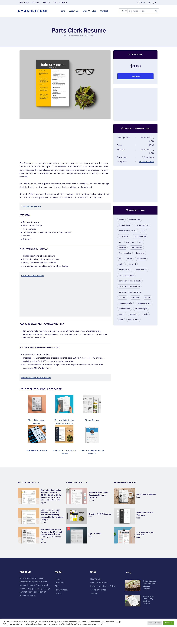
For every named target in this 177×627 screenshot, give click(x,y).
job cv (129, 259)
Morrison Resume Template (144, 514)
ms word (132, 264)
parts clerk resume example (130, 281)
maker (121, 264)
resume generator (144, 303)
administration (124, 225)
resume (147, 297)
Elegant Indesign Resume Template (92, 452)
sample (122, 314)
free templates (125, 253)
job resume (141, 259)
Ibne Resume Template (36, 450)
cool (143, 231)
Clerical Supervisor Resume (36, 422)
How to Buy (96, 579)
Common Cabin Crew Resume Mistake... (149, 583)
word (121, 320)
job (120, 259)
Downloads (73, 36)
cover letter (123, 236)
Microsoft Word (146, 161)
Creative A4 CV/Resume (99, 514)
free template (136, 247)
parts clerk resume (126, 275)
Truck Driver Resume (31, 206)
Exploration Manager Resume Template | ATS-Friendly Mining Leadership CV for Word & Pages (52, 515)
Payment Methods (98, 582)
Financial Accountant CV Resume (64, 452)
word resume (133, 320)
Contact (58, 593)
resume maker (124, 309)
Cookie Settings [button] (155, 623)
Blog (57, 586)
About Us (59, 582)
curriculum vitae (140, 236)
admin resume (134, 220)
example (122, 247)
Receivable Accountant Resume (36, 377)
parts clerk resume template (130, 292)
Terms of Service (98, 590)
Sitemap (94, 593)
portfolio (122, 297)
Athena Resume (92, 420)
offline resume (124, 270)
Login (153, 2)
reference (135, 297)
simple (145, 314)
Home (65, 36)
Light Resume (94, 533)
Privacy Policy (61, 590)
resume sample (141, 309)
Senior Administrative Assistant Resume (64, 422)
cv (120, 242)
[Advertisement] (65, 144)
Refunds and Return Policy (102, 586)
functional (140, 253)
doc (140, 242)
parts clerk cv (141, 270)
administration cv (142, 225)
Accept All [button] (169, 623)
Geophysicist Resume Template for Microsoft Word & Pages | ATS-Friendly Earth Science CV (51, 534)
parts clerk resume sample (129, 286)
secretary (133, 314)
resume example (125, 303)
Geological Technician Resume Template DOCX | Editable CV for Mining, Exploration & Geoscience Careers (51, 495)
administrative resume (127, 231)
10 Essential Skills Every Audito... (148, 598)
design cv (130, 242)
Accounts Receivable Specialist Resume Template (98, 495)
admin (121, 220)
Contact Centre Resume (32, 275)
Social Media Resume (146, 494)
